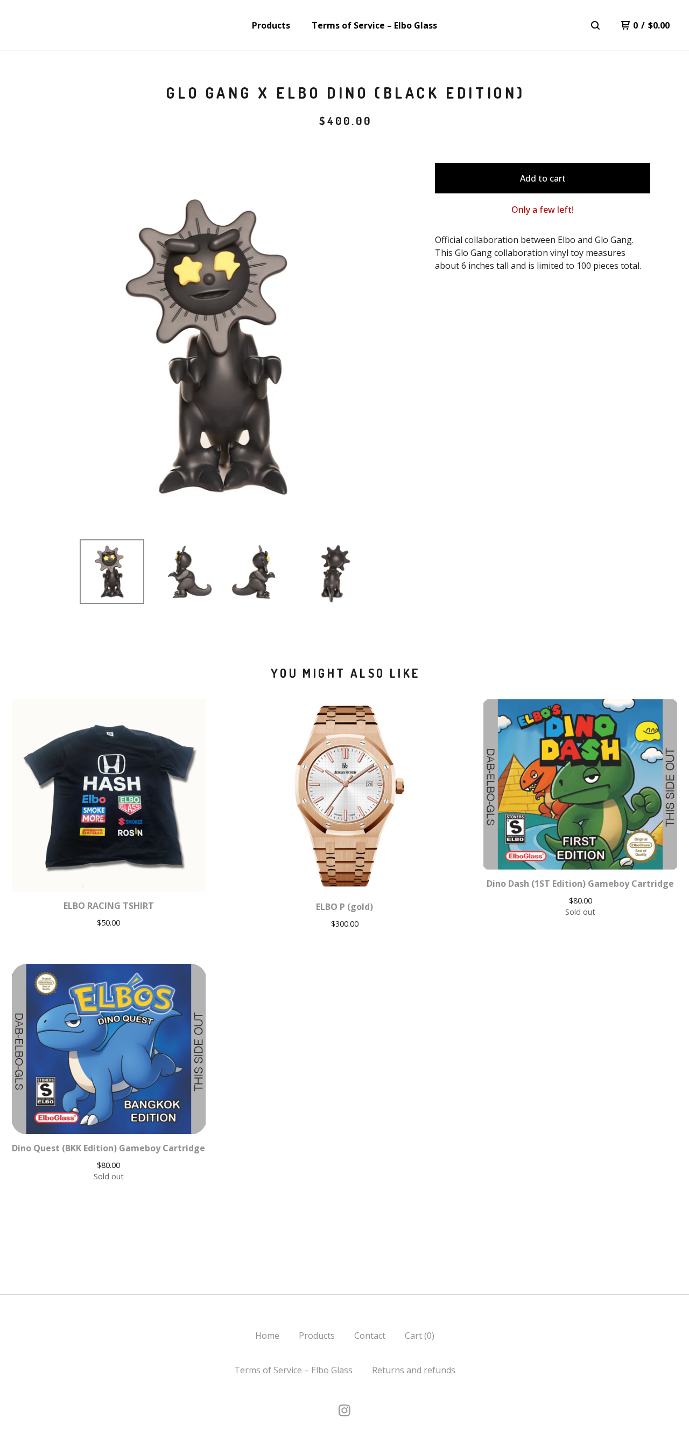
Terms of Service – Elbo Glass (374, 25)
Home (267, 1335)
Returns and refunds (413, 1370)
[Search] (595, 25)
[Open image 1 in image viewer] (222, 347)
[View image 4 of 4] (332, 571)
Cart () (419, 1335)
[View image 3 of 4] (259, 571)
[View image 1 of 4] (112, 571)
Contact (369, 1335)
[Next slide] (390, 347)
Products (271, 25)
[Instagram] (344, 1410)
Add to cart (543, 178)
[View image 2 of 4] (185, 571)
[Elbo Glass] (38, 25)
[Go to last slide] (53, 347)
